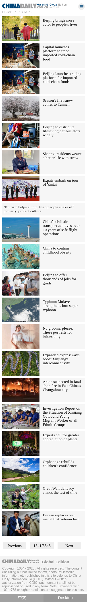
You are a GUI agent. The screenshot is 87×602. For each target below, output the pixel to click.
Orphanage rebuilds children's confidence (60, 464)
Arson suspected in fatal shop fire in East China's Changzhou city (62, 386)
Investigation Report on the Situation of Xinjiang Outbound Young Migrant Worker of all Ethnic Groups (62, 416)
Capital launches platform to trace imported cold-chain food (59, 53)
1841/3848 (42, 546)
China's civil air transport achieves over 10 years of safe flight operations (61, 227)
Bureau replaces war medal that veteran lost (61, 517)
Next (69, 546)
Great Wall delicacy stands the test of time (60, 490)
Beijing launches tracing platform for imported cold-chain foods (62, 78)
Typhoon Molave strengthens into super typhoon (60, 306)
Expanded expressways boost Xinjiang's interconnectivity (61, 359)
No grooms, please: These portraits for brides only (58, 332)
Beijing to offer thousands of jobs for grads (59, 279)
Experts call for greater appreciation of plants (61, 437)
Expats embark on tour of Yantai (61, 182)
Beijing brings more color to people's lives (60, 22)
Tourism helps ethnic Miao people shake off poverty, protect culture (39, 209)
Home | (8, 12)
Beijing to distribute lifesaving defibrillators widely (61, 131)
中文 (22, 598)
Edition (58, 4)
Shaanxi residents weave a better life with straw (62, 156)
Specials (23, 12)
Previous (15, 546)
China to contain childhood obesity (57, 250)
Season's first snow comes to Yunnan (58, 102)
